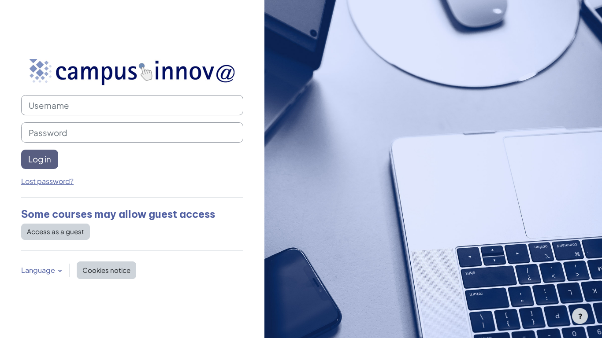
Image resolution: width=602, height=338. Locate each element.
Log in (39, 159)
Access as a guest (55, 231)
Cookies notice (106, 270)
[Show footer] (580, 316)
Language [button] (38, 270)
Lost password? (47, 181)
